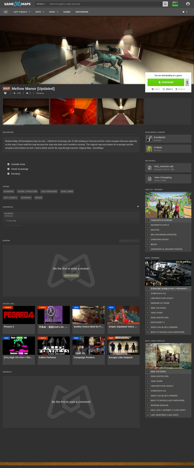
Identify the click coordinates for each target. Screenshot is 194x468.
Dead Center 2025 (160, 318)
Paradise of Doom (160, 303)
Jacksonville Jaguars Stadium (166, 249)
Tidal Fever (156, 313)
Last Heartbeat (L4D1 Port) (165, 415)
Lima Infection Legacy (162, 298)
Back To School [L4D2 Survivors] (167, 332)
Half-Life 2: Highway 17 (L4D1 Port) (168, 410)
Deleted (155, 230)
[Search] (165, 4)
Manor (38, 198)
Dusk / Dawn (67, 191)
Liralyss (158, 147)
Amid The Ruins (158, 308)
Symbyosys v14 (158, 293)
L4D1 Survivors (49, 191)
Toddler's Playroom (161, 220)
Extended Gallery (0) (13, 124)
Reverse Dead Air (159, 405)
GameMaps (98, 148)
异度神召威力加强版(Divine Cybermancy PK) (170, 289)
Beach (154, 244)
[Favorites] (5, 11)
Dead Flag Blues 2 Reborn (164, 327)
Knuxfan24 (159, 137)
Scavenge (9, 191)
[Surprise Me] (185, 12)
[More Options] (187, 82)
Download (167, 82)
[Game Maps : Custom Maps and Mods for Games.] (17, 4)
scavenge (26, 198)
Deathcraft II (158, 322)
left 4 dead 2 (10, 198)
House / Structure (27, 191)
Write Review (71, 276)
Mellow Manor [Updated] (163, 235)
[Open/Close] (138, 206)
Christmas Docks (160, 239)
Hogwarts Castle (160, 225)
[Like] (5, 93)
